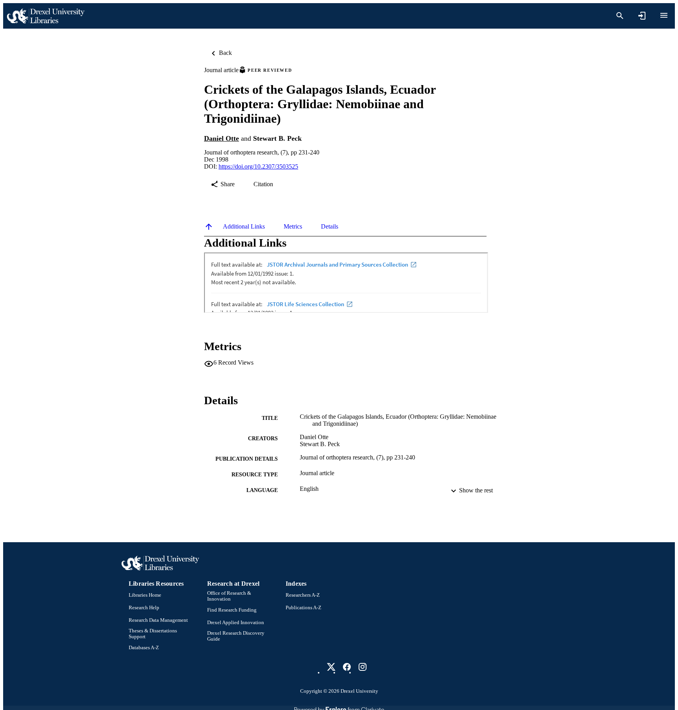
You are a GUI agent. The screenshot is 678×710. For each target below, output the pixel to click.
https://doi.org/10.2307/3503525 (258, 166)
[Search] (620, 16)
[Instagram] (362, 667)
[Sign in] (642, 16)
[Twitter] (331, 667)
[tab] (243, 226)
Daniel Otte (221, 138)
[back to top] (208, 226)
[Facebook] (347, 667)
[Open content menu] (664, 15)
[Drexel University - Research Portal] (45, 16)
